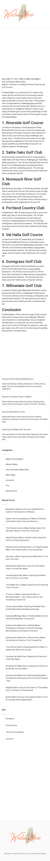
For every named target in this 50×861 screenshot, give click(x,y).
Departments (11, 491)
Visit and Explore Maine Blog (17, 470)
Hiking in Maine (12, 464)
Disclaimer (10, 719)
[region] (25, 56)
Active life (10, 480)
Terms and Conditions (15, 732)
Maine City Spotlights (14, 459)
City (7, 486)
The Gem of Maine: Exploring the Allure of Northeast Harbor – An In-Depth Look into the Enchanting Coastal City (24, 597)
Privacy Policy (11, 725)
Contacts (10, 739)
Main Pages (10, 475)
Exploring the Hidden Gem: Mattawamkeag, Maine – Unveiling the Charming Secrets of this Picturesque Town (27, 678)
